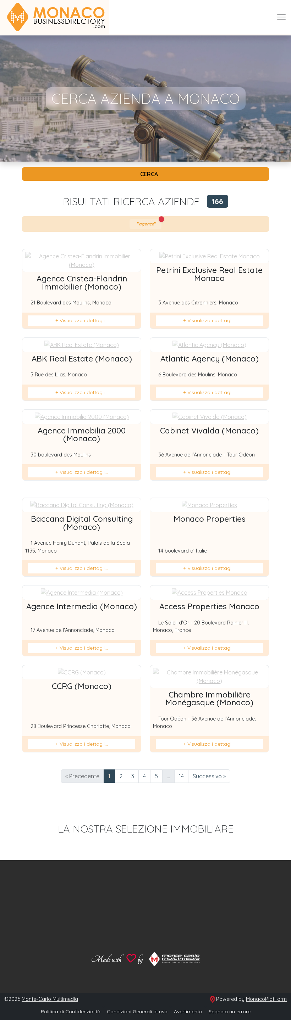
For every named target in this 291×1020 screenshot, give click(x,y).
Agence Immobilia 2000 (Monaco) (82, 434)
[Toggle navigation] (281, 17)
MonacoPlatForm (266, 999)
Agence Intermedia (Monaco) (81, 606)
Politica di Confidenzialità (70, 1011)
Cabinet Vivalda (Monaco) (209, 431)
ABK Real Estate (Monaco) (82, 359)
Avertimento (188, 1011)
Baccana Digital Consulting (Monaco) (82, 523)
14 (181, 776)
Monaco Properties (210, 519)
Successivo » (209, 776)
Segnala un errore (230, 1011)
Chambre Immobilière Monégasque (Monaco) (209, 698)
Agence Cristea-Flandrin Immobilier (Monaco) (82, 282)
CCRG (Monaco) (81, 686)
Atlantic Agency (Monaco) (209, 359)
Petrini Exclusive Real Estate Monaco (209, 274)
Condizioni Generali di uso (137, 1011)
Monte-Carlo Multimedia (50, 999)
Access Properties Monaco (209, 606)
